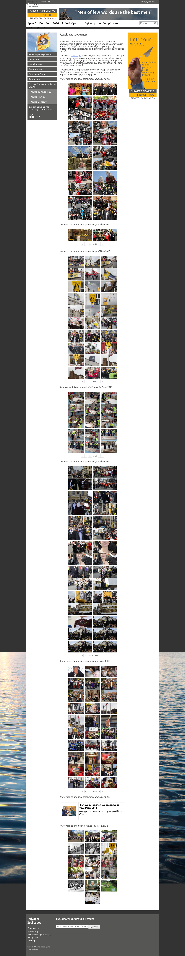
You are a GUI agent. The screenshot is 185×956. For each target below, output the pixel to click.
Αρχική (31, 23)
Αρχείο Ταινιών (38, 96)
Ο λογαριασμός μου (149, 2)
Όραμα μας (34, 59)
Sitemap (31, 940)
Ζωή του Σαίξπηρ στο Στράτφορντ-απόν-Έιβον (41, 108)
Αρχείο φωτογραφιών (41, 91)
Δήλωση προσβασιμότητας (101, 23)
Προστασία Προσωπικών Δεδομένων (39, 936)
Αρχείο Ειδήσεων (39, 101)
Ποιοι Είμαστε (36, 27)
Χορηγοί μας (34, 79)
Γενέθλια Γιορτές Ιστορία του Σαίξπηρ (42, 85)
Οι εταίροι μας (35, 69)
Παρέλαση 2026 (49, 23)
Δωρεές (39, 116)
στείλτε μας (76, 55)
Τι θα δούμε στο (71, 23)
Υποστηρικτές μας (37, 74)
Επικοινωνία (33, 928)
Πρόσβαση (32, 931)
